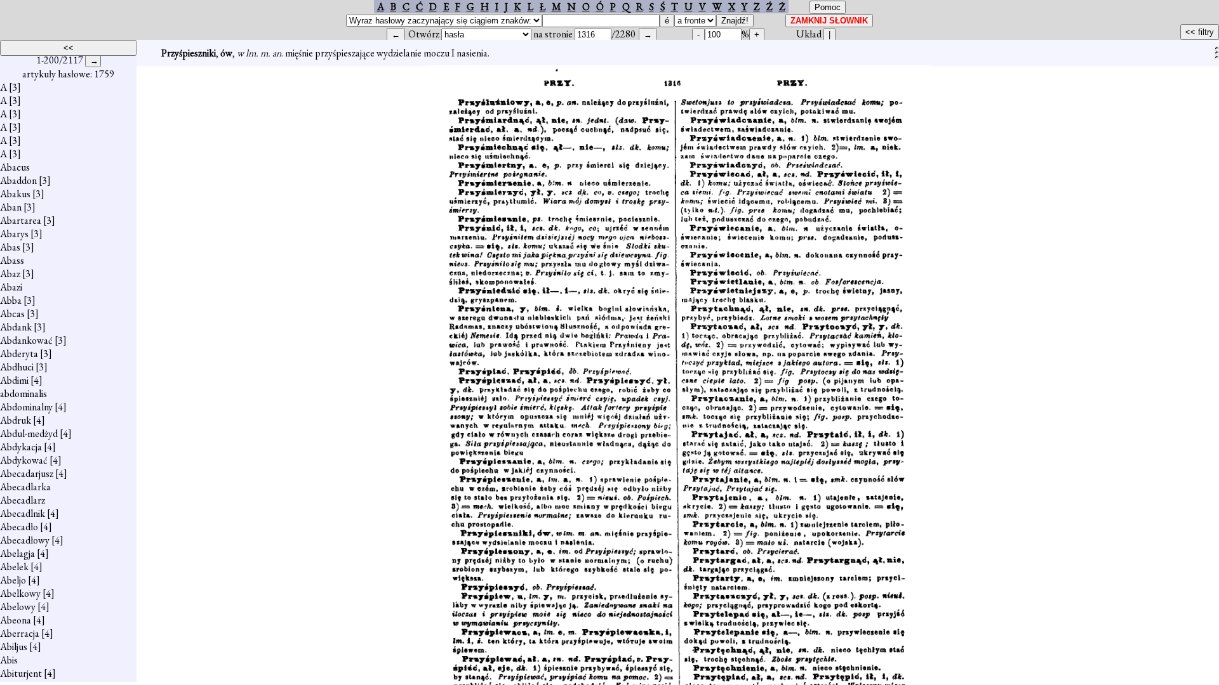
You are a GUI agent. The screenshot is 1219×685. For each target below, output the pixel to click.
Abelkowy (20, 593)
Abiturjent (21, 673)
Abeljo (13, 580)
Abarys (14, 233)
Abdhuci (17, 367)
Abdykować (24, 460)
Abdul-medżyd (29, 433)
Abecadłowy (25, 540)
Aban (11, 207)
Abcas (12, 313)
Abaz (10, 273)
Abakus (15, 193)
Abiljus (13, 646)
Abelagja (17, 553)
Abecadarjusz (26, 473)
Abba (11, 300)
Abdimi (14, 380)
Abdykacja (21, 446)
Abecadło (19, 526)
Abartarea (20, 220)
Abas (10, 247)
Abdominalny (26, 407)
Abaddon (18, 180)
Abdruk (15, 420)
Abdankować (26, 340)
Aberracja (19, 633)
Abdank (16, 327)
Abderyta (19, 353)
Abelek (14, 566)
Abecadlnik (22, 513)
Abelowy (18, 606)
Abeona (15, 620)
